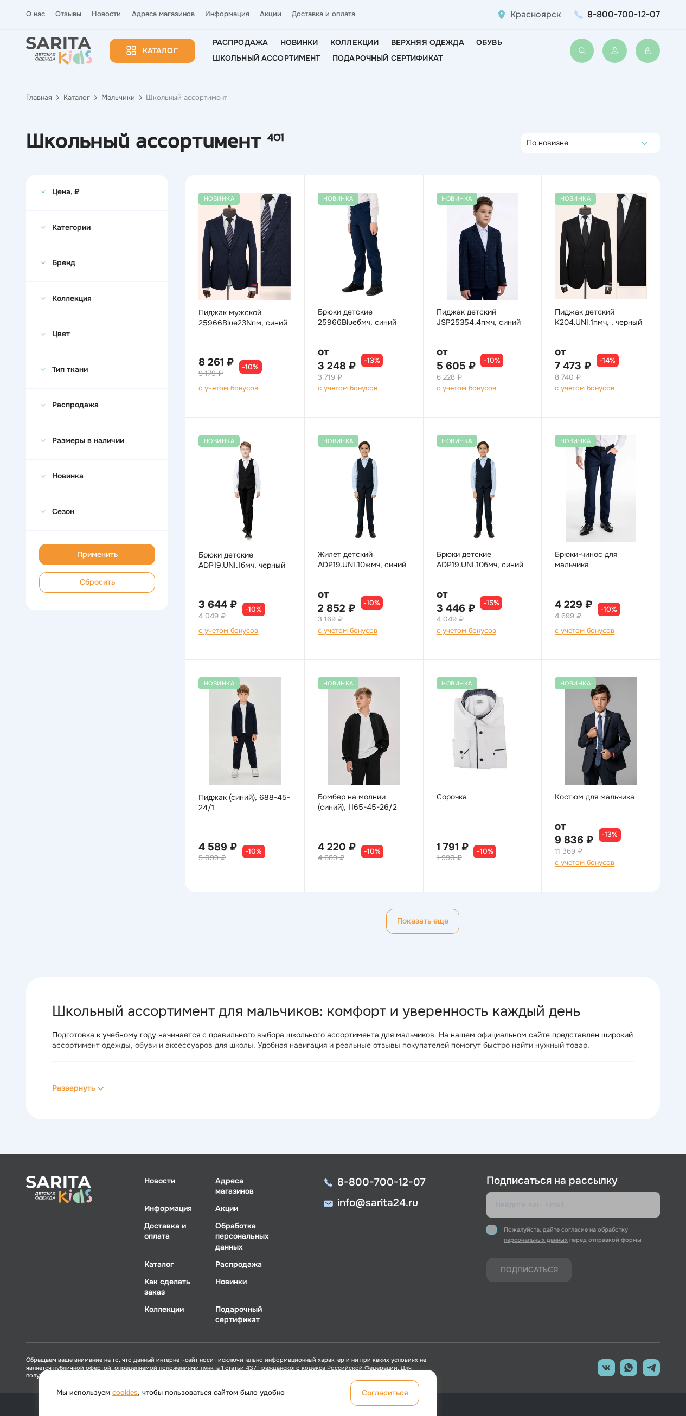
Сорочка (452, 797)
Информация (227, 14)
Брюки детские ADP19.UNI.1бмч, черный (241, 560)
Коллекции (354, 42)
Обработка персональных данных (242, 1236)
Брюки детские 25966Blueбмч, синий (357, 317)
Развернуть (73, 1088)
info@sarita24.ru (377, 1202)
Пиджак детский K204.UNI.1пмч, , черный (598, 317)
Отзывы (68, 14)
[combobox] (530, 143)
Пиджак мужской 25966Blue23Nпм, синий (242, 317)
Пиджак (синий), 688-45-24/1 (244, 802)
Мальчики (118, 97)
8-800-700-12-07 (623, 14)
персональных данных (536, 1240)
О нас (35, 14)
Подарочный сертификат (387, 58)
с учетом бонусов (228, 388)
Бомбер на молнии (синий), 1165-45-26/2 (357, 802)
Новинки (299, 42)
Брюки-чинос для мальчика (586, 559)
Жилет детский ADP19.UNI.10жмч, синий (362, 559)
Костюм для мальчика (594, 797)
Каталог (160, 50)
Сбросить (97, 582)
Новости (106, 14)
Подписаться (529, 1269)
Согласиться (385, 1393)
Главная (39, 97)
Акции (270, 14)
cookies (125, 1392)
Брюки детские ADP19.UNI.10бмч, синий (480, 559)
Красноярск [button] (535, 14)
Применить (97, 554)
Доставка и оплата (323, 14)
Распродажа (240, 42)
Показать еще (422, 921)
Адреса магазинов (163, 14)
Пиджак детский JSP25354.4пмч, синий (479, 317)
